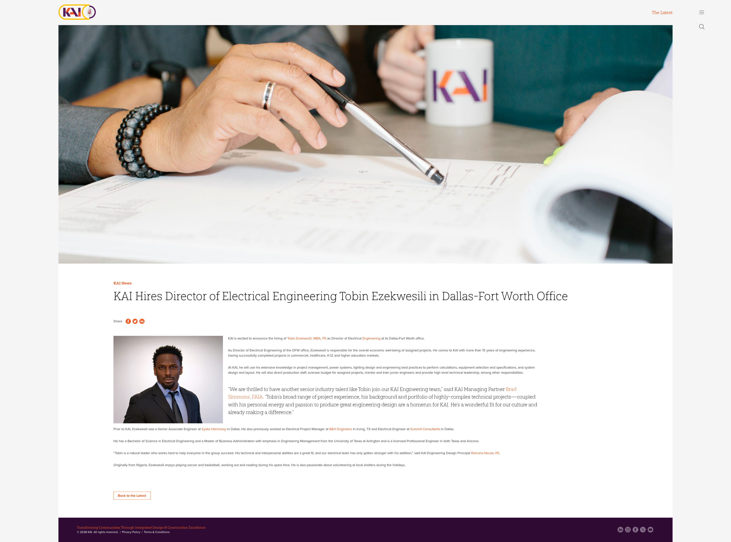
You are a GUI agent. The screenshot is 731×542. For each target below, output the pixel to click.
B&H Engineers (340, 429)
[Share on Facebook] (128, 322)
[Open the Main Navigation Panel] (702, 12)
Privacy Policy (131, 532)
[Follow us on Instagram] (628, 531)
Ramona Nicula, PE (485, 453)
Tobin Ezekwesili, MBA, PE (306, 338)
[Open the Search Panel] (702, 27)
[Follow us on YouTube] (651, 531)
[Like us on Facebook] (636, 531)
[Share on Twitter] (135, 322)
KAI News (122, 283)
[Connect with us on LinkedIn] (621, 531)
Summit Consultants (425, 429)
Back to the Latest (132, 496)
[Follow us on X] (643, 531)
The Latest (662, 12)
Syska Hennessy (214, 429)
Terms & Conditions (156, 532)
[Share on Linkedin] (141, 322)
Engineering (371, 338)
